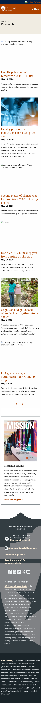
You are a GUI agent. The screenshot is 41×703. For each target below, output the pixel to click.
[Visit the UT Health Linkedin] (19, 572)
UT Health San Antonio (16, 586)
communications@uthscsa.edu (22, 548)
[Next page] (22, 404)
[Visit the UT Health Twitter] (23, 572)
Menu (36, 9)
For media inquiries (14, 554)
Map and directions (19, 540)
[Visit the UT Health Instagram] (14, 572)
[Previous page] (17, 404)
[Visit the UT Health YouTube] (28, 572)
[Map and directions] (7, 539)
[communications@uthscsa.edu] (6, 548)
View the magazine (13, 499)
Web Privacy (7, 660)
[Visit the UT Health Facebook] (10, 572)
